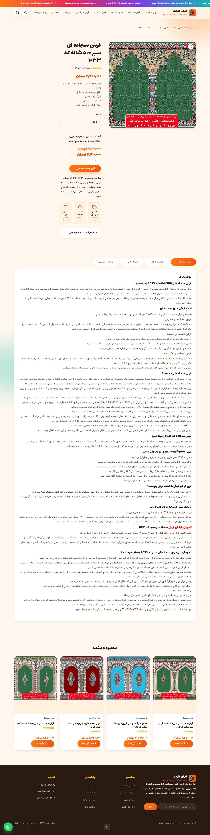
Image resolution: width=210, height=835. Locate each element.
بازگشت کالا (90, 807)
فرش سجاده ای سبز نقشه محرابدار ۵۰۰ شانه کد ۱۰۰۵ (175, 725)
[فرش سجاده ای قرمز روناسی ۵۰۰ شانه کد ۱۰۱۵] (81, 690)
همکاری (55, 12)
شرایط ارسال (90, 793)
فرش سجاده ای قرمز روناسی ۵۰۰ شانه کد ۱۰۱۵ (84, 725)
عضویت (150, 806)
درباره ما (67, 12)
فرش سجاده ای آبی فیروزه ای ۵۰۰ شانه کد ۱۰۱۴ (130, 725)
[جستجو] (25, 12)
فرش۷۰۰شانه (100, 12)
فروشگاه (187, 27)
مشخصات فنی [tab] (157, 262)
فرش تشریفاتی (141, 359)
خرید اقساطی (129, 800)
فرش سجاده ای (176, 27)
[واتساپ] (107, 827)
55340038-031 (130, 609)
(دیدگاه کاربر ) (82, 68)
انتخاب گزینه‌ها (181, 743)
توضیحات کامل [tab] (183, 262)
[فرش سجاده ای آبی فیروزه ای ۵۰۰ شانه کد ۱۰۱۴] (128, 690)
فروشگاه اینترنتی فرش (108, 533)
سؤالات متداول (89, 785)
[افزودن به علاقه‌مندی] (158, 661)
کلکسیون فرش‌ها (128, 785)
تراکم (98, 114)
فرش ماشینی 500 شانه (140, 398)
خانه (194, 27)
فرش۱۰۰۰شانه (117, 12)
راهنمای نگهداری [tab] (105, 262)
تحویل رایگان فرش (180, 527)
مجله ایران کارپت (128, 807)
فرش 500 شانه (77, 183)
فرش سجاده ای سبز (91, 187)
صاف (98, 128)
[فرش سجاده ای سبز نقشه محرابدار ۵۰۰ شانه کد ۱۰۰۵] (174, 690)
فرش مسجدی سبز (84, 192)
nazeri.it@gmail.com (45, 791)
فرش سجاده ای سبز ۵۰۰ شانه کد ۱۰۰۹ (35, 723)
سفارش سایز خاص (127, 793)
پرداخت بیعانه (41, 12)
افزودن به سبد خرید (85, 168)
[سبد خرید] (17, 12)
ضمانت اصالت (89, 800)
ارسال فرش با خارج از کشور (69, 586)
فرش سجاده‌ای (82, 12)
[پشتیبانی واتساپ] (8, 826)
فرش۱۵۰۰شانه (151, 12)
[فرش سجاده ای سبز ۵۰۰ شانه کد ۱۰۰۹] (35, 690)
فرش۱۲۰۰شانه (134, 12)
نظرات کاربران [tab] (132, 262)
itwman (108, 609)
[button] (191, 47)
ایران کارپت (91, 533)
